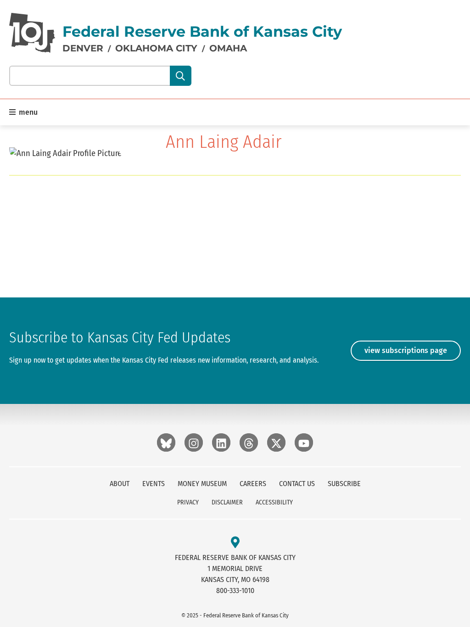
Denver (82, 48)
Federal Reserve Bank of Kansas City (202, 31)
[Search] (180, 76)
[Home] (32, 33)
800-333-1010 (235, 590)
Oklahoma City (156, 48)
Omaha (228, 48)
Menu (27, 112)
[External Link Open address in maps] (235, 543)
